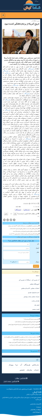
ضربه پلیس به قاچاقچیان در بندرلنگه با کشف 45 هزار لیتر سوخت (23, 226)
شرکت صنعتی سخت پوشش (31, 296)
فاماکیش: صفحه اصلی (11, 381)
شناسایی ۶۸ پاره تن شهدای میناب (31, 327)
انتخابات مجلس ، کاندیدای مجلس (30, 288)
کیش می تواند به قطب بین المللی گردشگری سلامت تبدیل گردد (24, 345)
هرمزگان (31, 69)
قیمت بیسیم (35, 309)
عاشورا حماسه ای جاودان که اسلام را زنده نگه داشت (27, 322)
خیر (6, 213)
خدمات (36, 370)
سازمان (29, 370)
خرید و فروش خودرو (33, 292)
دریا (16, 365)
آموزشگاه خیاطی (34, 284)
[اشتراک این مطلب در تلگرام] (7, 219)
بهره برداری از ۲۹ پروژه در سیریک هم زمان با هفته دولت (26, 339)
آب (21, 365)
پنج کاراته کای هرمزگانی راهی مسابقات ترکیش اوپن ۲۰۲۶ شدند (24, 234)
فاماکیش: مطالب (20, 378)
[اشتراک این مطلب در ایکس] (10, 219)
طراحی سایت (35, 301)
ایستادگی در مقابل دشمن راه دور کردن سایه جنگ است (26, 231)
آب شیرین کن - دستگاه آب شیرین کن (29, 280)
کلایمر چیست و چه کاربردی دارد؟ (31, 319)
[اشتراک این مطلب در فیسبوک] (14, 219)
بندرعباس (8, 73)
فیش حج (37, 305)
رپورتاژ (11, 365)
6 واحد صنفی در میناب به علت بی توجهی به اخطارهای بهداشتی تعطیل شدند (21, 337)
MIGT (37, 275)
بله (15, 213)
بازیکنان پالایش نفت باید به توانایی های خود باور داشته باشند (24, 228)
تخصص (22, 370)
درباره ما (38, 407)
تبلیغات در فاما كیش (35, 409)
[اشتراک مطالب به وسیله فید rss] (4, 219)
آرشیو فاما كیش (37, 412)
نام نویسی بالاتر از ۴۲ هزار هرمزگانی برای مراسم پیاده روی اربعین (23, 324)
